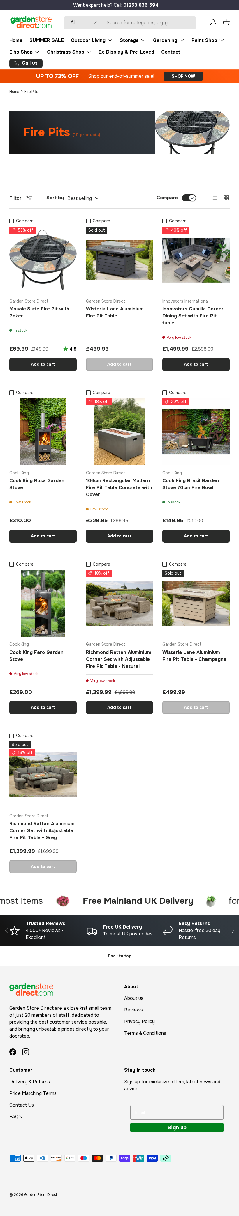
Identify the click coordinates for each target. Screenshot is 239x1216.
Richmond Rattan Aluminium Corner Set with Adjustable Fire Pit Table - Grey (42, 831)
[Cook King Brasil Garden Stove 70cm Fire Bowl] (196, 431)
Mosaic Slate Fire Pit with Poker (39, 312)
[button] (226, 22)
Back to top (119, 955)
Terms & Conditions (145, 1033)
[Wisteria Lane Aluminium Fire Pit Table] (119, 260)
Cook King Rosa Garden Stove (36, 484)
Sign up (177, 1127)
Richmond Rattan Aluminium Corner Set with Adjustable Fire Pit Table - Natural (118, 659)
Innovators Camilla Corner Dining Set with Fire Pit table (193, 316)
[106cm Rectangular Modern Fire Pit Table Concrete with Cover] (119, 431)
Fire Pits (31, 91)
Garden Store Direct (40, 1194)
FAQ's (15, 1117)
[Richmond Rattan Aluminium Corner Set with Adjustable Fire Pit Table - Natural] (119, 603)
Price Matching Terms (33, 1093)
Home (15, 40)
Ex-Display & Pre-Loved (126, 52)
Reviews (133, 1010)
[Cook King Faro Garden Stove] (43, 603)
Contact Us (21, 1105)
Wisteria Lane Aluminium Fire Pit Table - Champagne (194, 655)
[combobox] (130, 22)
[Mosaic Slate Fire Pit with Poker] (43, 260)
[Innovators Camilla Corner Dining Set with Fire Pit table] (196, 260)
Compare (167, 198)
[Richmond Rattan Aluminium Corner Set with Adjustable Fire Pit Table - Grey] (43, 774)
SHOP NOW (183, 76)
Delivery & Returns (29, 1082)
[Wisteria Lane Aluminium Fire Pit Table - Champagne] (196, 603)
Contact (170, 52)
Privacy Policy (139, 1021)
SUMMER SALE (46, 40)
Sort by (55, 198)
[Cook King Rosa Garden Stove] (43, 431)
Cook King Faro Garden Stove (36, 655)
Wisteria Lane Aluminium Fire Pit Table (115, 312)
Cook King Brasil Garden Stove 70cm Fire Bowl (190, 484)
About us (133, 998)
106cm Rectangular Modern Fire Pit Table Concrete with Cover (119, 487)
